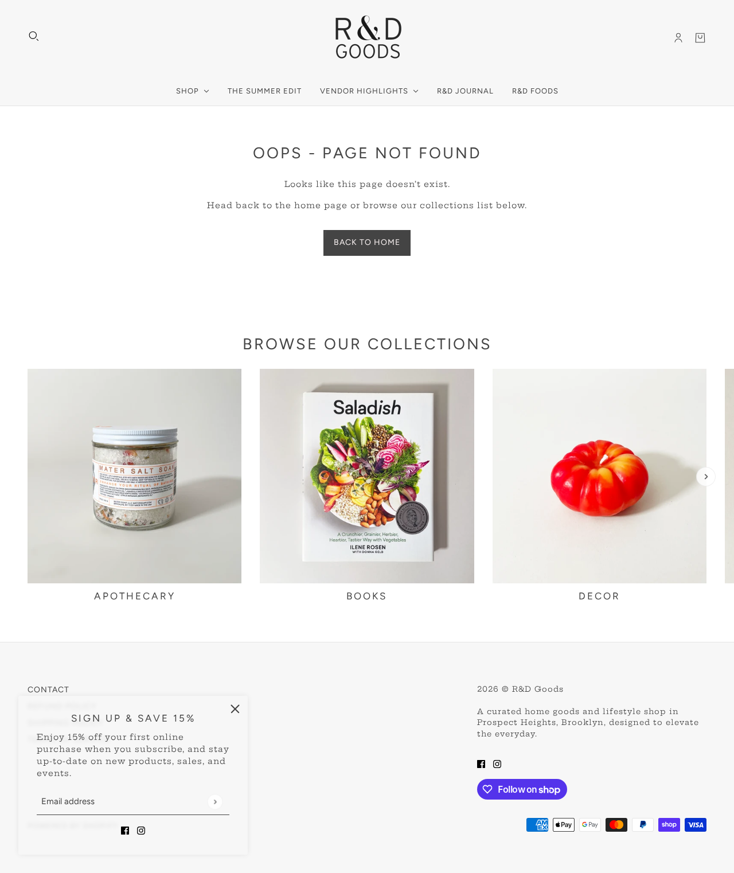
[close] (235, 708)
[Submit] (214, 801)
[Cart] (700, 38)
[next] (706, 476)
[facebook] (125, 830)
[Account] (678, 38)
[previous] (28, 476)
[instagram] (141, 830)
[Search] (34, 36)
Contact (48, 690)
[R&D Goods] (367, 38)
